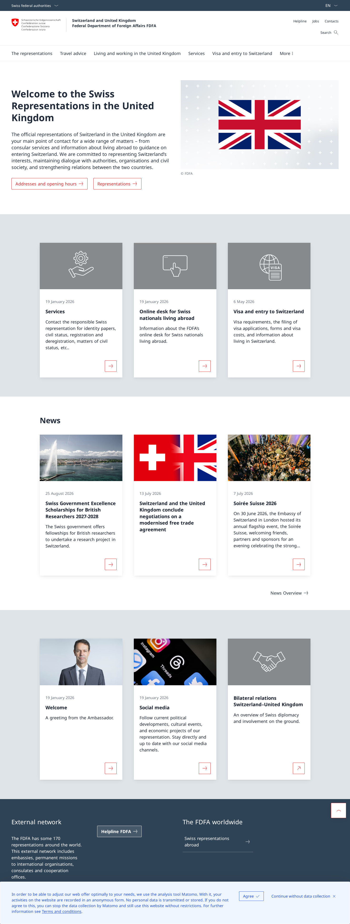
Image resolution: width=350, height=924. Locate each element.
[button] (32, 53)
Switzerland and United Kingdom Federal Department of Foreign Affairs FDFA (114, 23)
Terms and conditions (61, 911)
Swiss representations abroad (207, 841)
